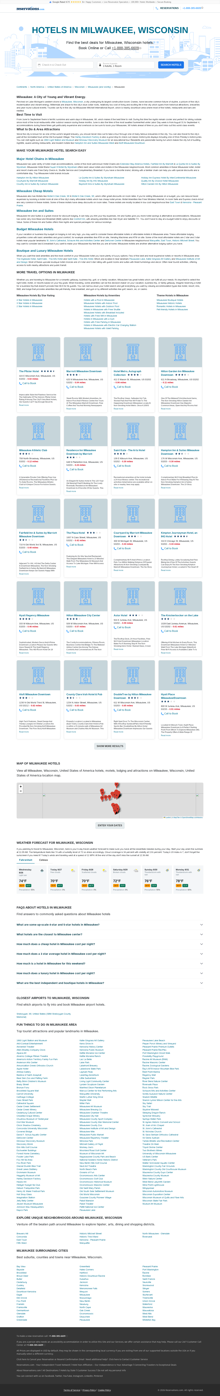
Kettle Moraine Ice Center (92, 1053)
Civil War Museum (25, 1122)
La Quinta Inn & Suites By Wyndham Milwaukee (101, 178)
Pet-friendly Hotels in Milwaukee (172, 309)
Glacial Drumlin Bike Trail (29, 1166)
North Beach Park (88, 1169)
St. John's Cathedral (56, 240)
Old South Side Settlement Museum (97, 1191)
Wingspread (148, 1188)
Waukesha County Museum (155, 1175)
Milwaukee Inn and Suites (35, 210)
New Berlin (85, 1301)
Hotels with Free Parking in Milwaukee (102, 322)
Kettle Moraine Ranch (90, 1056)
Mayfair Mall (85, 1100)
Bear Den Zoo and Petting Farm (32, 1078)
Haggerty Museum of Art (28, 1175)
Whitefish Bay (148, 1320)
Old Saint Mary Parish (90, 1188)
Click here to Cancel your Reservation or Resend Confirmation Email (50, 1359)
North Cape (85, 1307)
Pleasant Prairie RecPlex (154, 1050)
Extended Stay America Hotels (135, 164)
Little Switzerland (88, 1078)
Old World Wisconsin (90, 1194)
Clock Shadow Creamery (29, 1125)
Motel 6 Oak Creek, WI (58, 196)
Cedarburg (22, 1282)
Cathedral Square (25, 1103)
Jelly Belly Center (25, 1200)
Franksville (22, 1307)
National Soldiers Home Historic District (99, 1160)
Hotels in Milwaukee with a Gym (99, 319)
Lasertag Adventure (89, 1075)
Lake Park (84, 1062)
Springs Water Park (151, 1119)
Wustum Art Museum (152, 1204)
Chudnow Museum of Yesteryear (32, 1119)
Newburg (84, 1304)
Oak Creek (85, 1310)
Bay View (21, 1266)
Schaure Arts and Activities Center (83, 240)
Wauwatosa (148, 1310)
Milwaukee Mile (87, 1131)
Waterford (147, 1304)
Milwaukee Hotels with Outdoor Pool (101, 306)
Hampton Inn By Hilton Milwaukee (33, 178)
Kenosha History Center (91, 1047)
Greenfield (85, 1266)
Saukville (146, 1282)
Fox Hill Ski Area (24, 1160)
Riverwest (147, 1237)
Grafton (20, 1317)
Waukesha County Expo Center (157, 1172)
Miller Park (85, 1103)
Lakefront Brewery (89, 1065)
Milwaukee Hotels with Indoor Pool (100, 303)
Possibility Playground (152, 1056)
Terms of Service (72, 1390)
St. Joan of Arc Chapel (153, 1125)
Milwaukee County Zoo (91, 1125)
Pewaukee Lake (137, 259)
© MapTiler (176, 817)
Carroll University (25, 1094)
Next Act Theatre (88, 1166)
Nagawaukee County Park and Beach (98, 1156)
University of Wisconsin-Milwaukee (159, 1153)
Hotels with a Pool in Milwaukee (99, 300)
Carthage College (25, 1097)
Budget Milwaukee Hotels (35, 229)
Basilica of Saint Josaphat (29, 1075)
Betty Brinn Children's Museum (31, 1081)
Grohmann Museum (26, 1172)
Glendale (21, 1313)
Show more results (110, 746)
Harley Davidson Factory (29, 1178)
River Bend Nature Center (155, 1081)
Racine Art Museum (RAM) (155, 1059)
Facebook (49, 1375)
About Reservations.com (29, 1370)
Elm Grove (22, 1298)
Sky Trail (146, 1106)
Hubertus (84, 1279)
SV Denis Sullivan (150, 1138)
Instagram (78, 1375)
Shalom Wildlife (149, 1097)
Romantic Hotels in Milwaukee (171, 306)
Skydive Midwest (150, 1109)
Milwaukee (85, 1295)
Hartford (84, 1273)
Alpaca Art (21, 1053)
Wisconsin (80, 87)
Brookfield (21, 1273)
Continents (22, 87)
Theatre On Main (150, 1144)
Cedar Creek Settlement (28, 1106)
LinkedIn (88, 1375)
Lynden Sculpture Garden (92, 1084)
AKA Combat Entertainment (30, 1043)
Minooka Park (86, 1141)
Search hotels (171, 65)
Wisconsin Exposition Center (156, 1194)
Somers (146, 1291)
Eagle (19, 1295)
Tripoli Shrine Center (152, 1147)
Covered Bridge (24, 1131)
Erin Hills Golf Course (27, 1147)
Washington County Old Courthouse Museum (164, 1169)
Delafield (21, 1288)
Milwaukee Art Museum (91, 1106)
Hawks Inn (21, 1182)
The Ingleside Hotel (26, 259)
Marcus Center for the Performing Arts (98, 1091)
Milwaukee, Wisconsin (72, 102)
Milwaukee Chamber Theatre (94, 1113)
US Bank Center (150, 1156)
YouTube (67, 1375)
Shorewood (148, 1285)
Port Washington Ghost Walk (156, 1053)
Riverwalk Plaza (150, 1084)
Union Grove (148, 1301)
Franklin (20, 1304)
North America (37, 87)
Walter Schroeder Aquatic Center (158, 1163)
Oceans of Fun (87, 1172)
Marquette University (90, 1094)
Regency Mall (149, 1075)
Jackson (84, 1282)
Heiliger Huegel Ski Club (28, 1185)
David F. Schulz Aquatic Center (32, 1134)
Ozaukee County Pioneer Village (95, 1197)
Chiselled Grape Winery (28, 1116)
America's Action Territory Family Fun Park (37, 1059)
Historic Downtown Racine (92, 1276)
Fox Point (21, 1301)
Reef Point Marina (151, 1072)
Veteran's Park (149, 1160)
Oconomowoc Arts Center (92, 1175)
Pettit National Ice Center (92, 1207)
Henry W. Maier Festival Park (31, 1191)
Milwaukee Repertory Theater (94, 1138)
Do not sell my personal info (112, 1370)
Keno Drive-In (86, 1043)
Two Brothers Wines (152, 1150)
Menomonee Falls (88, 1288)
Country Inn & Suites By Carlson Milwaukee (37, 184)
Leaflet (168, 817)
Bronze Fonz (23, 1087)
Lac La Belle (86, 1059)
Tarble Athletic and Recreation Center (160, 1141)
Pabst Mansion (87, 1200)
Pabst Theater (86, 1204)
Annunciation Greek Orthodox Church (35, 1065)
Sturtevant (147, 1295)
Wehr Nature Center (152, 1178)
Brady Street (23, 1084)
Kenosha (84, 1285)
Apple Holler (23, 1069)
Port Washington (150, 1269)
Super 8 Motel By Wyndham (63, 167)
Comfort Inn (79, 219)
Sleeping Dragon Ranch (154, 1113)
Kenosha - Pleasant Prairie (93, 1240)
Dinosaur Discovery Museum (93, 140)
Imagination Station (26, 1197)
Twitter (58, 1375)
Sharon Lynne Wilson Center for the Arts (162, 1100)
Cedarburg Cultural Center (29, 1113)
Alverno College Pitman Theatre (32, 1056)
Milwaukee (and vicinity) (99, 87)
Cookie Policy (104, 1390)
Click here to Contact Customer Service (128, 1359)
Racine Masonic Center (153, 1062)
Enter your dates (110, 825)
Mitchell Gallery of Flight (91, 1144)
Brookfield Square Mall (28, 1091)
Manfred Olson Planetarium (93, 1087)
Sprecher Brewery (151, 1116)
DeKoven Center (113, 240)
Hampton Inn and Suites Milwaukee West (94, 143)
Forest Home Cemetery (28, 1153)
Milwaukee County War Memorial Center (99, 1122)
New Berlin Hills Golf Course (93, 1163)
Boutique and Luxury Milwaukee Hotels (45, 250)
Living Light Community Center (94, 1081)
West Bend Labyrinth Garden (156, 1182)
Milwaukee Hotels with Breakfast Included (104, 312)
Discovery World (25, 1144)
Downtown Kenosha (26, 1291)
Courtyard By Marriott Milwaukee (32, 181)
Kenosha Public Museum (92, 1050)
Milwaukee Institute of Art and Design (97, 1128)
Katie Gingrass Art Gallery (158, 259)
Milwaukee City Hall (89, 1116)
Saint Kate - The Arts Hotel (50, 259)
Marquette (155, 240)
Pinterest (98, 1375)
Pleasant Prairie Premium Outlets (158, 1047)
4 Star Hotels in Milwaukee (29, 300)
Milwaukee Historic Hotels (169, 303)
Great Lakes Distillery (27, 1169)
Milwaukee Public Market (92, 1134)
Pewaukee (85, 1320)
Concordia (22, 1237)
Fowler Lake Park (25, 1156)
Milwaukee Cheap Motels (35, 191)
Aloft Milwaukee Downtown (132, 143)
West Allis (147, 1313)
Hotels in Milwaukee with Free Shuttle (102, 309)
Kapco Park (22, 1210)
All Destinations (51, 1370)
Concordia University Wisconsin (32, 1128)
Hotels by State (67, 1370)
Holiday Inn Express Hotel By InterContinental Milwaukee (168, 178)
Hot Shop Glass (24, 1194)
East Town (175, 202)
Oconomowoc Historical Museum (96, 1182)
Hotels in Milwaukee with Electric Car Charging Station (110, 325)
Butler (19, 1279)
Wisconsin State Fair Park (154, 1200)
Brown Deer (22, 1276)
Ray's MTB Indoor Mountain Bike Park (160, 1069)
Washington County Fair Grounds (158, 1166)
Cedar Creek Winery (27, 1109)
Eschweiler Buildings (26, 1150)
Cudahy (20, 1285)
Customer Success (86, 1370)
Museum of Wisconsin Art (92, 1153)
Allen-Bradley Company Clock (31, 1050)
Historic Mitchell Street (183, 240)
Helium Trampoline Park (28, 1188)
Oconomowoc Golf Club (91, 1178)
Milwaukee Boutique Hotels (170, 300)
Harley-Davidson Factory (87, 137)
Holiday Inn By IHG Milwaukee (93, 181)
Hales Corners (87, 1269)
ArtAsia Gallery (24, 1072)
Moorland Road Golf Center (93, 1150)
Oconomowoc (86, 1313)
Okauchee (85, 1317)
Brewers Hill (22, 1233)
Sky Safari (147, 1103)
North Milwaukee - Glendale (156, 1233)
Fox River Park (24, 1163)
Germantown (23, 1310)
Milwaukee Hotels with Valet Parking (101, 328)
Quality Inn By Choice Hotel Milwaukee (160, 181)
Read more (24, 405)
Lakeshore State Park (90, 1069)
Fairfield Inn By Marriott (162, 164)
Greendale (22, 1320)
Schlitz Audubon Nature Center (157, 1094)
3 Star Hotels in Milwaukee (29, 303)
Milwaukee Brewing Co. (91, 1109)
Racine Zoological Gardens (155, 1065)
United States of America (59, 87)
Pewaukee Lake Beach (153, 1040)
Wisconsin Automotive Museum (157, 1191)
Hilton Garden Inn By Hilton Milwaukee (159, 184)
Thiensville (147, 1298)
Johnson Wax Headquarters (30, 1207)
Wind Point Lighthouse (153, 1185)
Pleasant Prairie (150, 1266)
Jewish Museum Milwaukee (30, 1204)
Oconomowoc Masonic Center (95, 1185)
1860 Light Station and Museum (59, 140)
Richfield (146, 1276)
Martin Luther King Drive (91, 1097)
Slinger (145, 1288)
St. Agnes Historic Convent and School (161, 1122)
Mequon (84, 1291)
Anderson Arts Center (27, 1062)
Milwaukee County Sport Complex (96, 1119)
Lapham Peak (86, 1072)
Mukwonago (85, 1298)
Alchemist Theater (25, 1047)
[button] (116, 797)
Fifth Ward (21, 1243)
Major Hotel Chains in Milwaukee (40, 158)
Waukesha (147, 1307)
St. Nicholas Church (151, 1131)
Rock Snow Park (150, 1087)
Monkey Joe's (86, 1147)
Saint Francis (148, 1279)
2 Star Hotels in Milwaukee (29, 306)
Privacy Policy (89, 1390)
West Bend (147, 1317)
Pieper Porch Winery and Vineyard (159, 1043)
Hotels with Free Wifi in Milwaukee (100, 316)
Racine (145, 1273)
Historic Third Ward (89, 1237)
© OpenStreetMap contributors (191, 817)
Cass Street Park (25, 1100)
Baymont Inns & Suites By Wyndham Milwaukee (101, 184)
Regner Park (148, 1078)
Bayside (20, 1269)
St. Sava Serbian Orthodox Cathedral (160, 1134)
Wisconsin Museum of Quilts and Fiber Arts (163, 1197)
